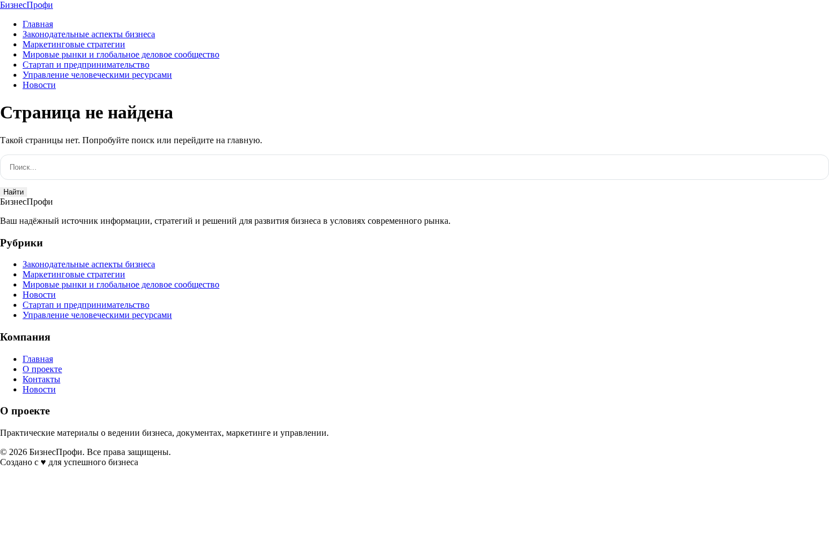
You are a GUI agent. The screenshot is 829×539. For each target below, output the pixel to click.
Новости (39, 85)
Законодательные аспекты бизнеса (89, 34)
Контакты (41, 379)
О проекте (42, 369)
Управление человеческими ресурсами (97, 74)
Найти (13, 192)
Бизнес (26, 5)
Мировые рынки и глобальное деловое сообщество (121, 54)
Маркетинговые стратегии (74, 44)
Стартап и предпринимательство (86, 64)
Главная (38, 24)
